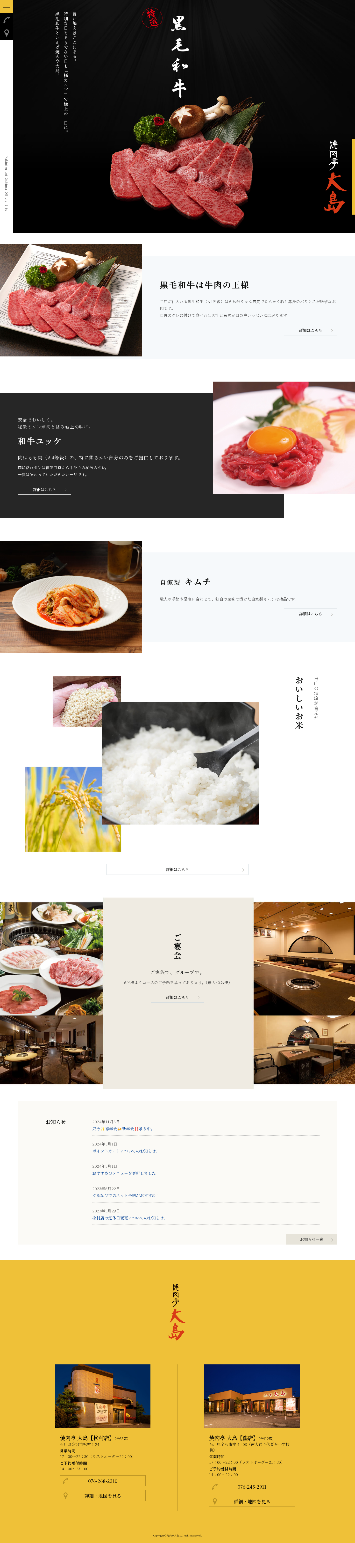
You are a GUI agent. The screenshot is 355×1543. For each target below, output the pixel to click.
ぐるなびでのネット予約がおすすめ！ (126, 1195)
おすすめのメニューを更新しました (124, 1173)
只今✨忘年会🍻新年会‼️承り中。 (123, 1128)
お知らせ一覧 (311, 1239)
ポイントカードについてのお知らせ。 (126, 1151)
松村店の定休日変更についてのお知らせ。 (130, 1218)
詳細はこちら (310, 330)
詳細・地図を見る (103, 1495)
